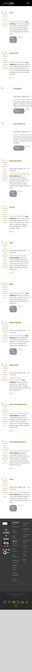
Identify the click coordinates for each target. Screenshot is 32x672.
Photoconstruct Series (26, 541)
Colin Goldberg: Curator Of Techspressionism (16, 556)
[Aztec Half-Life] (5, 60)
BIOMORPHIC (21, 62)
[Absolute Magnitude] (5, 332)
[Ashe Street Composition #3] (5, 414)
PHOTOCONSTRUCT (15, 380)
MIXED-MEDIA (13, 256)
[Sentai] (5, 487)
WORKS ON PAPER (19, 100)
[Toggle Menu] (28, 3)
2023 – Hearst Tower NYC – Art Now (15, 537)
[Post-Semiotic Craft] (7, 127)
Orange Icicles (13, 365)
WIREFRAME (21, 22)
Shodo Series (25, 547)
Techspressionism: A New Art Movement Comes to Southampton (16, 561)
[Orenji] (5, 255)
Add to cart (13, 40)
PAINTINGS (12, 22)
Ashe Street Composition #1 (17, 442)
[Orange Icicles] (5, 372)
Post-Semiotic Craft (19, 123)
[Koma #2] (5, 214)
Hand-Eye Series (25, 553)
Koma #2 (12, 207)
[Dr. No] (5, 19)
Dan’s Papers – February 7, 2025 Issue (15, 550)
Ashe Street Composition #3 (17, 404)
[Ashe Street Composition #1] (5, 452)
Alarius (11, 284)
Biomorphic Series (26, 535)
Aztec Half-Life (13, 53)
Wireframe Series (26, 524)
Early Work (24, 560)
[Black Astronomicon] (5, 170)
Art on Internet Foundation (15, 580)
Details (21, 37)
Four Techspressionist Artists (16, 526)
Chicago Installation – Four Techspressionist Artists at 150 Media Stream (16, 574)
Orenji (11, 242)
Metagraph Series (26, 530)
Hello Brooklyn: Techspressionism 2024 (16, 531)
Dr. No (11, 12)
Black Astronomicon (15, 161)
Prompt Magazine (15, 544)
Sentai (11, 479)
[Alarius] (5, 290)
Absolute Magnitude (15, 322)
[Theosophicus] (7, 92)
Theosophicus (17, 88)
